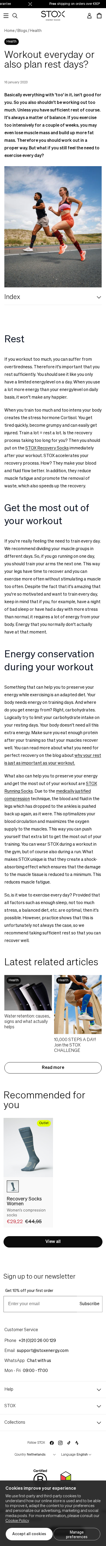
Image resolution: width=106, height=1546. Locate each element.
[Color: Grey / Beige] (13, 1186)
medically (65, 791)
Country (20, 1454)
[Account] (89, 15)
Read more (53, 1068)
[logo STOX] (53, 16)
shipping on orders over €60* (72, 4)
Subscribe (89, 1304)
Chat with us (39, 1361)
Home (9, 31)
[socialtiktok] (69, 1443)
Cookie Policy (17, 1521)
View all (53, 1242)
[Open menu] (6, 16)
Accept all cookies (29, 1534)
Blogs (22, 31)
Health (36, 31)
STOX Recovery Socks (47, 448)
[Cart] (99, 15)
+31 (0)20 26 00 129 (37, 1341)
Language (68, 1454)
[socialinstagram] (60, 1443)
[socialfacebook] (51, 1443)
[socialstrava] (77, 1443)
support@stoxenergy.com (42, 1351)
